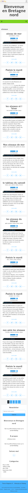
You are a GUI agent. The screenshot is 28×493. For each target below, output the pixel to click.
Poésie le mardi (14, 70)
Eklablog (23, 483)
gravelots (10, 223)
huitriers (14, 223)
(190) (6, 466)
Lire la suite (14, 59)
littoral (18, 223)
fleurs (8, 259)
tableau (17, 184)
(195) (6, 465)
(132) (7, 470)
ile (20, 146)
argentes (5, 146)
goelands (18, 146)
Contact (1, 489)
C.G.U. (13, 489)
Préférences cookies (13, 491)
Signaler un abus (7, 489)
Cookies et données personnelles (21, 489)
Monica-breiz (16, 428)
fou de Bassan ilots (11, 146)
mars (15, 295)
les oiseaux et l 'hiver (14, 107)
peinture (13, 184)
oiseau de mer (14, 34)
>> (19, 402)
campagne (11, 295)
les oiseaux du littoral (14, 220)
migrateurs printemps (14, 332)
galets (6, 223)
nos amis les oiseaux (14, 330)
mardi (8, 368)
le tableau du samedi (14, 183)
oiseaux (17, 35)
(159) (5, 468)
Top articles (23, 487)
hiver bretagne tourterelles (12, 110)
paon (10, 184)
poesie (15, 259)
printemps (19, 259)
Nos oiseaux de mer (14, 145)
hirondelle (7, 332)
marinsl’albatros (12, 35)
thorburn (21, 184)
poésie (18, 72)
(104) (4, 472)
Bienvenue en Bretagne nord (14, 11)
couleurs (10, 72)
